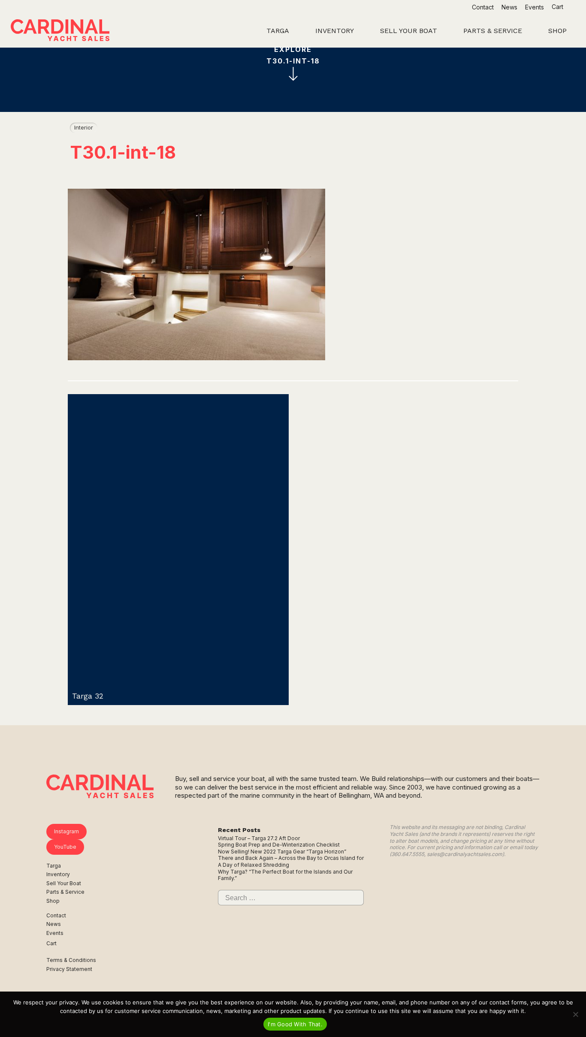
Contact (483, 7)
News (509, 7)
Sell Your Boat (63, 883)
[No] (575, 1014)
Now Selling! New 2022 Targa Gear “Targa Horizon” (282, 851)
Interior (83, 127)
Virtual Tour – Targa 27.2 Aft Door (259, 838)
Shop (53, 901)
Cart (558, 6)
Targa (53, 865)
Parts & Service (65, 892)
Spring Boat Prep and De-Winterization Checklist (279, 844)
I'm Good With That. (295, 1024)
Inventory (58, 874)
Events (534, 7)
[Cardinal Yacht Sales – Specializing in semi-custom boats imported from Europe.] (60, 31)
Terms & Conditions (71, 960)
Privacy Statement (69, 969)
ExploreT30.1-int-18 (293, 55)
